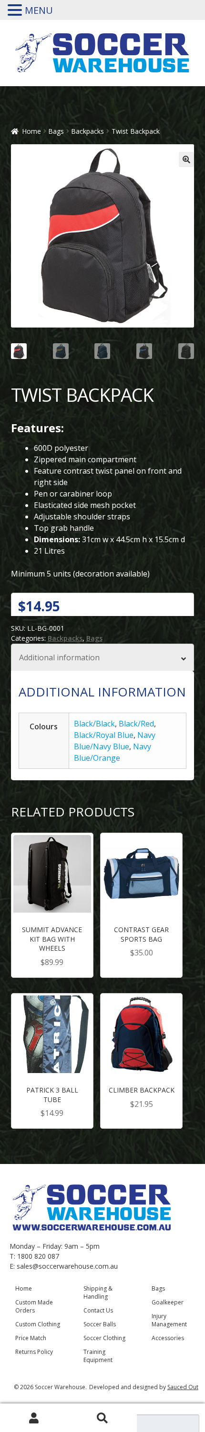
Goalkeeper (168, 1302)
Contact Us (98, 1310)
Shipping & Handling (98, 1292)
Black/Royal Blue (103, 735)
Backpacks (87, 131)
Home (31, 131)
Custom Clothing (37, 1324)
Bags (56, 131)
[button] (186, 159)
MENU (39, 10)
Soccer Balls (99, 1324)
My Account (34, 1418)
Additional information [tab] (59, 657)
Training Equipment (98, 1356)
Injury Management (169, 1320)
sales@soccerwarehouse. (56, 1266)
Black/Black (94, 723)
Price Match (30, 1338)
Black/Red (136, 723)
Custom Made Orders (34, 1306)
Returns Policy (34, 1352)
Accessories (168, 1338)
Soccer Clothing (104, 1338)
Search (102, 1418)
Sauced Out (182, 1387)
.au (113, 1266)
